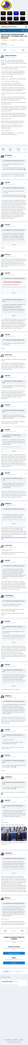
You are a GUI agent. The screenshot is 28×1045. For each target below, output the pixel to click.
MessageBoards (16, 13)
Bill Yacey (19, 160)
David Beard (8, 155)
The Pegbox (12, 45)
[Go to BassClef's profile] (2, 183)
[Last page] (26, 50)
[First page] (2, 50)
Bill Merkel (19, 340)
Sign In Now (14, 962)
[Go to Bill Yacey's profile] (2, 255)
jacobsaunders (19, 299)
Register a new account (14, 953)
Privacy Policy (8, 1039)
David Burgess (20, 410)
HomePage (3, 13)
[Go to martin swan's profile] (2, 355)
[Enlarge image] (14, 833)
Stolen (3, 17)
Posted (10, 57)
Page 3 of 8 (14, 50)
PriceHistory (22, 13)
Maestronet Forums (9, 27)
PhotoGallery (16, 18)
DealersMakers (9, 13)
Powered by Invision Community (14, 1042)
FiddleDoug (8, 503)
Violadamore (20, 381)
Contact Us (15, 1039)
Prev (5, 50)
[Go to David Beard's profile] (2, 156)
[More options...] (25, 56)
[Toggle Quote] (3, 160)
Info (22, 17)
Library (9, 17)
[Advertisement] (6, 1012)
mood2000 (19, 278)
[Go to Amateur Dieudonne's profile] (2, 56)
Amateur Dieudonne (10, 55)
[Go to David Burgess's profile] (2, 596)
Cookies (21, 1039)
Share (7, 971)
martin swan (8, 354)
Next (23, 50)
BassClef (4, 43)
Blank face (19, 230)
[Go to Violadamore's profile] (2, 777)
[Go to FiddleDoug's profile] (2, 504)
